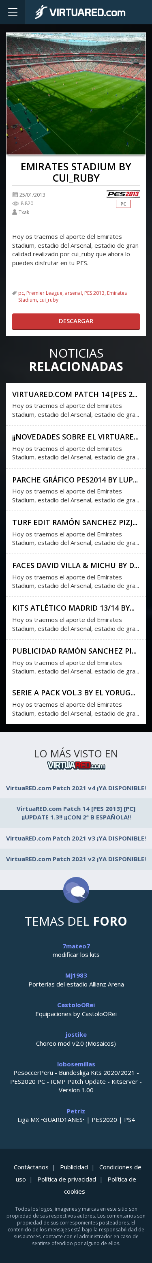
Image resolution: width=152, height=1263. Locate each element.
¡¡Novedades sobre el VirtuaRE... (75, 437)
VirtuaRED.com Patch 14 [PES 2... (74, 394)
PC (123, 204)
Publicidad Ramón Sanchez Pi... (74, 651)
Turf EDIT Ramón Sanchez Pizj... (74, 522)
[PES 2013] (123, 194)
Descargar (76, 321)
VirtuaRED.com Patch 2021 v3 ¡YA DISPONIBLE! (76, 838)
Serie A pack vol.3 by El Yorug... (73, 692)
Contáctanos (31, 1167)
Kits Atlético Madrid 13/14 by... (73, 608)
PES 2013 (94, 292)
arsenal (73, 292)
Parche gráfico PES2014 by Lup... (75, 480)
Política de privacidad (66, 1179)
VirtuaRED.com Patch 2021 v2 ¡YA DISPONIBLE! (76, 859)
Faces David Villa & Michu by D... (75, 565)
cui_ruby (48, 299)
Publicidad (74, 1167)
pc (21, 292)
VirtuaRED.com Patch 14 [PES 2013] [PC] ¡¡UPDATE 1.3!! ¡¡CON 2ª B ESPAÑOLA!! (76, 812)
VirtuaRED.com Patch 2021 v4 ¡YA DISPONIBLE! (76, 788)
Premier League (44, 292)
